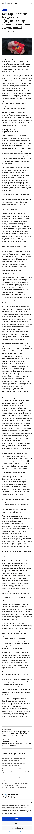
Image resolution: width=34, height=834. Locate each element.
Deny (17, 823)
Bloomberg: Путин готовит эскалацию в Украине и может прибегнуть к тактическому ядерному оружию (15, 785)
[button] (31, 802)
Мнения (4, 10)
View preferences (17, 828)
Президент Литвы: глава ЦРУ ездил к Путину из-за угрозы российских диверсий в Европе (16, 771)
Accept (17, 818)
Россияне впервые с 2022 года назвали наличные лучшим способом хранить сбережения (15, 778)
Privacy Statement (20, 831)
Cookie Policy (12, 831)
